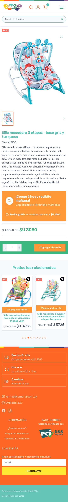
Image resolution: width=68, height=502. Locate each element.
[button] (31, 7)
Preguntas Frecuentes (17, 433)
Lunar (21, 496)
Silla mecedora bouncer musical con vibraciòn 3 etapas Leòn (17, 318)
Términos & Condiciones (17, 438)
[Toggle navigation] (61, 7)
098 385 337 (13, 403)
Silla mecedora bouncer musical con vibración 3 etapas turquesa (51, 317)
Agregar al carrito (51, 247)
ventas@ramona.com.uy (21, 396)
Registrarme (34, 471)
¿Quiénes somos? (17, 428)
